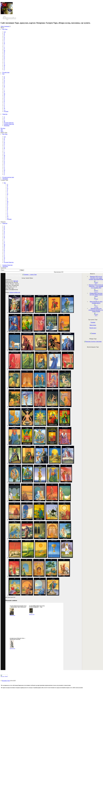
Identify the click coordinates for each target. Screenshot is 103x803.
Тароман (93, 322)
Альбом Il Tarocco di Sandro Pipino (14, 275)
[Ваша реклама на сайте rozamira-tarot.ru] (96, 307)
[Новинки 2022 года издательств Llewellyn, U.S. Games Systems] (96, 315)
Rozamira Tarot (6, 680)
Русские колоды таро (8, 177)
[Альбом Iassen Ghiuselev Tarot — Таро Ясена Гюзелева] (12, 647)
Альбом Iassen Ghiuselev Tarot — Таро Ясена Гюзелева (17, 639)
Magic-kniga (93, 325)
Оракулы (4, 114)
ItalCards (15, 281)
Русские (6, 111)
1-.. (5, 110)
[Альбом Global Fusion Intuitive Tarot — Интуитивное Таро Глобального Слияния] (12, 614)
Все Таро (4, 29)
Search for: (3, 268)
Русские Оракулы (9, 122)
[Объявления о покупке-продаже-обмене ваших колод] (96, 300)
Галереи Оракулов (9, 124)
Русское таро (5, 72)
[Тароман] (93, 333)
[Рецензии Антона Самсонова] (93, 341)
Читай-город (92, 327)
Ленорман (6, 125)
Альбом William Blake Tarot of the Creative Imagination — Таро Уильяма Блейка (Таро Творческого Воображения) (37, 607)
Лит (2, 129)
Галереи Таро (12, 615)
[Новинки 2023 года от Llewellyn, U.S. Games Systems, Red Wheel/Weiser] (96, 283)
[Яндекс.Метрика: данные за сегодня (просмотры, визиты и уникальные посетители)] (4, 675)
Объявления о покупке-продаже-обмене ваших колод (96, 294)
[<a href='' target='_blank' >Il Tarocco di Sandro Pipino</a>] (15, 312)
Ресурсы (3, 128)
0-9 (5, 32)
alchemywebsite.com (14, 292)
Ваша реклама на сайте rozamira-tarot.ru (96, 302)
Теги (2, 131)
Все (3, 73)
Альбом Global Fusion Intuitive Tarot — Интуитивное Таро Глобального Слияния (18, 607)
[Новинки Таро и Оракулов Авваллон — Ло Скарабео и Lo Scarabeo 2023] (96, 292)
